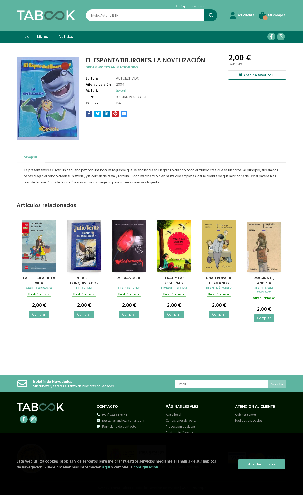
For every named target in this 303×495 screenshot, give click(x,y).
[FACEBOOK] (271, 36)
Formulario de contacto (119, 426)
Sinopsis (30, 157)
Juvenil (121, 91)
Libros (43, 36)
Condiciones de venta (181, 420)
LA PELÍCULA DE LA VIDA (39, 280)
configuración (146, 467)
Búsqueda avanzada (191, 6)
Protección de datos (180, 426)
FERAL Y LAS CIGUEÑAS (174, 280)
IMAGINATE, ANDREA (264, 280)
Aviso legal (173, 414)
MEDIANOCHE (129, 278)
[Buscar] (210, 15)
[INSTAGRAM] (281, 36)
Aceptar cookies (261, 464)
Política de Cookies (179, 432)
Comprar (39, 314)
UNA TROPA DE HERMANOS (219, 280)
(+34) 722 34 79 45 (114, 414)
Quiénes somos (245, 414)
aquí (106, 467)
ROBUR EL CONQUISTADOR (84, 280)
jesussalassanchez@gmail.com (123, 420)
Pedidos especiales (248, 420)
